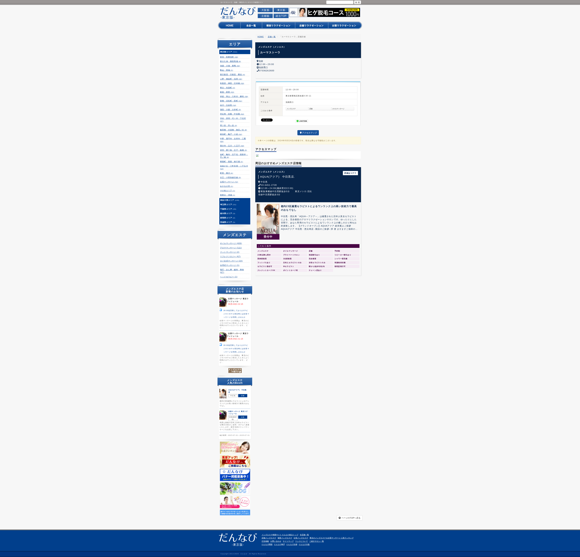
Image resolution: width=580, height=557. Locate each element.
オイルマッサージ (231, 243)
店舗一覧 (272, 37)
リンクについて (301, 541)
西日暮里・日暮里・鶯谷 (232, 74)
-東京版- (281, 10)
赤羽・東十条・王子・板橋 (233, 150)
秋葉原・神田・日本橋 (232, 83)
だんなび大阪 (304, 544)
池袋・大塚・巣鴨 (230, 66)
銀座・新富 (227, 92)
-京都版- (265, 16)
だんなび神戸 (279, 544)
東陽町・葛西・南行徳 (231, 162)
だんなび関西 (267, 544)
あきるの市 (226, 186)
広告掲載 (265, 541)
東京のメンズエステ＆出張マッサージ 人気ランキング (332, 538)
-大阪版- (265, 10)
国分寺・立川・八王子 (232, 146)
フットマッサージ (229, 252)
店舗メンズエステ (269, 538)
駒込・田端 (226, 70)
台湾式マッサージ (229, 265)
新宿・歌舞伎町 (229, 57)
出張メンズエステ (301, 538)
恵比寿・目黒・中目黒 (232, 114)
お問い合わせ (275, 541)
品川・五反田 (228, 105)
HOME (261, 37)
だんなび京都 (291, 544)
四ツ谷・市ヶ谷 (228, 125)
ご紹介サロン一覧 (316, 541)
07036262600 (266, 70)
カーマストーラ (270, 52)
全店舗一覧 (304, 535)
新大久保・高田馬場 (230, 61)
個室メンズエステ (285, 538)
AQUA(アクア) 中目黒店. (277, 176)
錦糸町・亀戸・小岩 (231, 134)
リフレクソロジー (230, 256)
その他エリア (227, 191)
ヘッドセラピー (228, 277)
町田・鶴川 (226, 173)
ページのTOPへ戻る (351, 518)
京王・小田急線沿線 (230, 177)
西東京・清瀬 (227, 195)
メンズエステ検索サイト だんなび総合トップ (280, 535)
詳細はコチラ (350, 173)
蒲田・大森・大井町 (230, 110)
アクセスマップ (309, 133)
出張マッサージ (229, 182)
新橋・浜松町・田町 (231, 101)
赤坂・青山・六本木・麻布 (234, 96)
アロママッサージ (231, 248)
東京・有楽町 (227, 88)
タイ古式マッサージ (231, 261)
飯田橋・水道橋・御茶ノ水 (233, 130)
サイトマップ (288, 541)
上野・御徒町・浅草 (231, 79)
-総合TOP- (281, 16)
